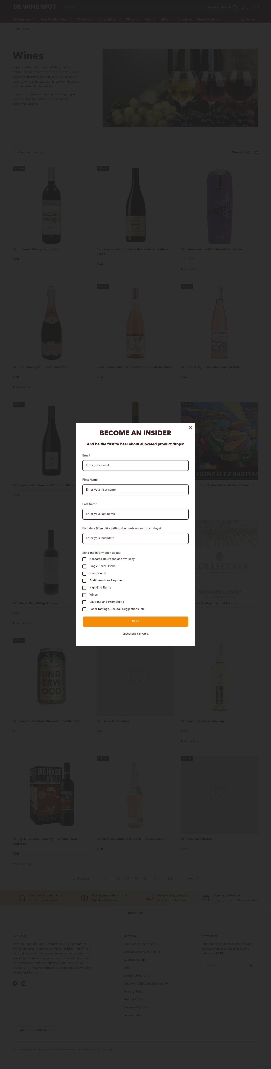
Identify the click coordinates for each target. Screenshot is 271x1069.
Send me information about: (101, 553)
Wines (93, 594)
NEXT (135, 621)
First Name (90, 479)
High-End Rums (100, 587)
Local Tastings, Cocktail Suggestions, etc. (117, 609)
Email (86, 455)
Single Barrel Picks (102, 566)
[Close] (190, 427)
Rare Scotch (97, 573)
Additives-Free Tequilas (105, 580)
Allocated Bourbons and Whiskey (112, 559)
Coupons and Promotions (106, 602)
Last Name (89, 504)
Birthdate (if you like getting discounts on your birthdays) (121, 528)
